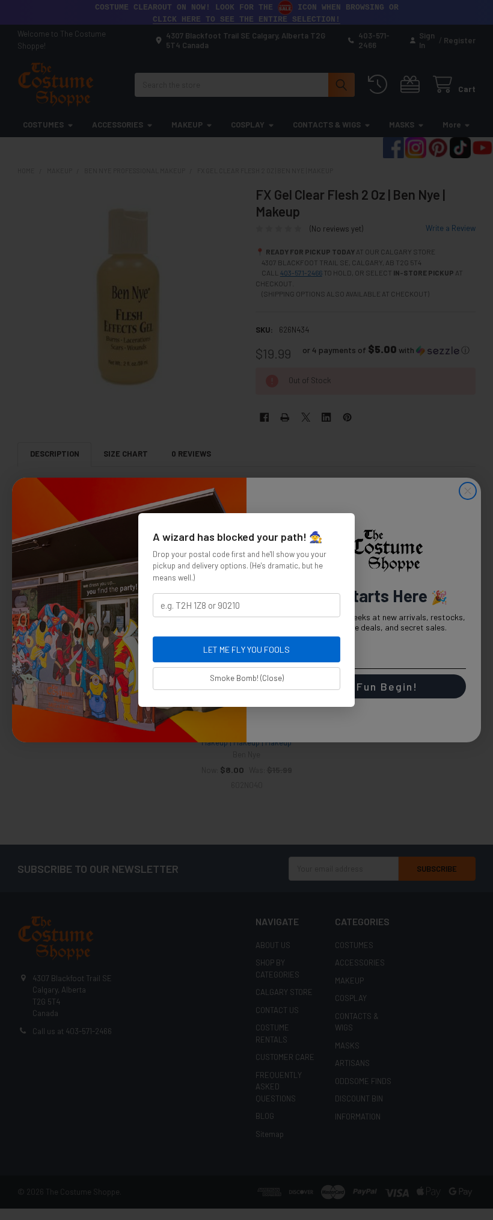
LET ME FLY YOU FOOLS (246, 649)
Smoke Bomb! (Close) (247, 678)
